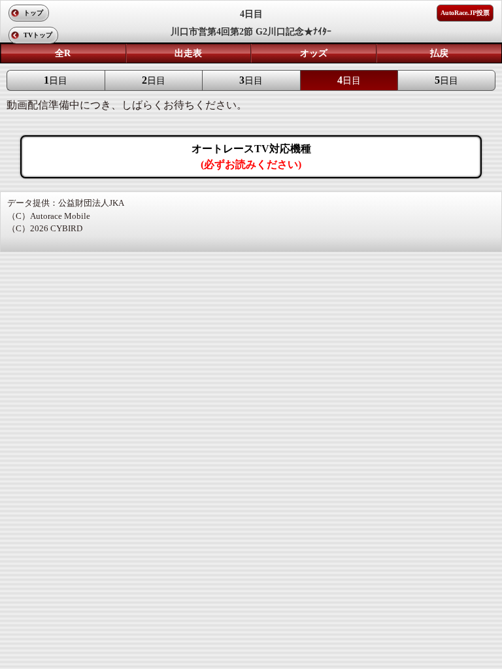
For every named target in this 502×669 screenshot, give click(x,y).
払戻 (439, 53)
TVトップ (38, 35)
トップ (33, 12)
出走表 (188, 53)
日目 (55, 80)
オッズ (313, 53)
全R (63, 53)
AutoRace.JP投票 (465, 12)
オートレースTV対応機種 (251, 156)
